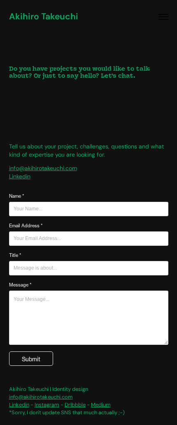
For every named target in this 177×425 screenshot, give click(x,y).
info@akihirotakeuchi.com (43, 168)
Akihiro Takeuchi (43, 16)
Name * (16, 196)
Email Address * (25, 226)
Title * (15, 255)
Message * (20, 285)
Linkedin (19, 176)
